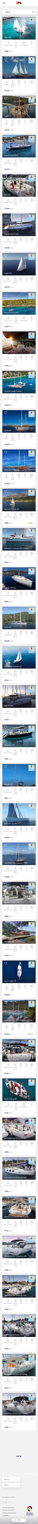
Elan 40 (7, 195)
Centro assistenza (8, 1508)
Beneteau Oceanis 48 (12, 666)
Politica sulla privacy (9, 1513)
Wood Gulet (9, 942)
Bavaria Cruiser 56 (11, 902)
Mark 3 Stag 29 (10, 1099)
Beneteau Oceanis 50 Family (15, 1374)
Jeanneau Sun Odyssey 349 (15, 1138)
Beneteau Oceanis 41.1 (13, 1217)
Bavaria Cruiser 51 (11, 1059)
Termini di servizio (8, 1510)
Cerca (7, 12)
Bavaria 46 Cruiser (11, 234)
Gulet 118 (7, 273)
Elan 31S (7, 37)
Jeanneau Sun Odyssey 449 (15, 1177)
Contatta (5, 1515)
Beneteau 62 (9, 745)
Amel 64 (7, 627)
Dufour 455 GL (10, 588)
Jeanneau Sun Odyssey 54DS (16, 863)
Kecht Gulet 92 (10, 981)
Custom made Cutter (12, 391)
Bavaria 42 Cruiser (11, 312)
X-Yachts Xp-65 (10, 824)
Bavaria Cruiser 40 (11, 509)
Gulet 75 (7, 116)
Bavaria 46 (8, 706)
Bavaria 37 (8, 784)
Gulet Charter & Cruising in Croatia (18, 1020)
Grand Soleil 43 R (11, 155)
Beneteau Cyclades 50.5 (14, 1335)
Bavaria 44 (8, 352)
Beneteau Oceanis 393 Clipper (16, 548)
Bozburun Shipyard (11, 470)
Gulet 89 (7, 77)
